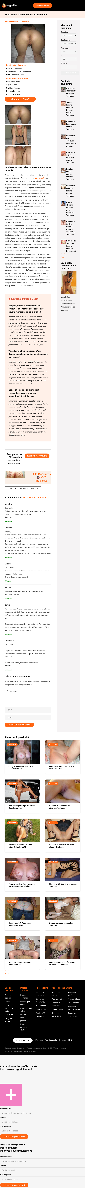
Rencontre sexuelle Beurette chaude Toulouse (61, 846)
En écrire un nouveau (34, 497)
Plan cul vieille (58, 999)
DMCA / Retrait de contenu (57, 1048)
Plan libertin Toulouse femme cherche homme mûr (71, 246)
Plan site (39, 1040)
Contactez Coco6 (20, 99)
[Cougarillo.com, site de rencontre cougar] (9, 5)
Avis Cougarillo (51, 1040)
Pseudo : (3, 1117)
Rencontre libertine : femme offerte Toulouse (70, 191)
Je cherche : (66, 40)
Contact (62, 1040)
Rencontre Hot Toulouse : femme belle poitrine (71, 141)
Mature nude (41, 1006)
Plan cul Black (74, 999)
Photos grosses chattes (23, 1027)
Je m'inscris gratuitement (14, 1137)
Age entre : (65, 48)
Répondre (8, 521)
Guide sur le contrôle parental (14, 1048)
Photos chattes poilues (23, 1018)
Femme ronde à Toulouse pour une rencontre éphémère (22, 885)
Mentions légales (30, 1051)
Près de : (64, 63)
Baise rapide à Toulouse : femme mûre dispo (20, 924)
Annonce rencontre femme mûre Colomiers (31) (20, 846)
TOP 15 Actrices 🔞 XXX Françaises (41, 477)
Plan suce (9, 1015)
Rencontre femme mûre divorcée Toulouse (59, 807)
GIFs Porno (40, 1009)
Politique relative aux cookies (36, 1048)
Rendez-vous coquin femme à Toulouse (70, 174)
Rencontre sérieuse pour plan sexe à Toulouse (70, 157)
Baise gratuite (73, 1003)
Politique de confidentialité (13, 1051)
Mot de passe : (6, 1126)
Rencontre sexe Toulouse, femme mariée (20, 963)
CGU (70, 1040)
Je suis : (64, 32)
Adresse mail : (6, 1108)
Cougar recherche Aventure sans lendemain (21, 768)
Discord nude (57, 1009)
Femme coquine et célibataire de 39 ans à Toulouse (62, 963)
